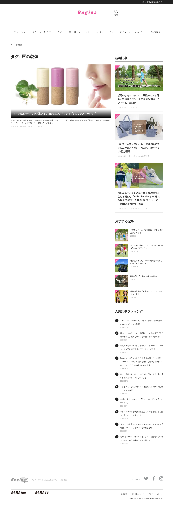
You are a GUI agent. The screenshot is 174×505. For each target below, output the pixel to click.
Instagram (161, 478)
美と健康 (72, 33)
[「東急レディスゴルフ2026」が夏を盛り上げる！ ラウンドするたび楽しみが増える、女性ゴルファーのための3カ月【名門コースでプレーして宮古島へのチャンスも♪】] (121, 235)
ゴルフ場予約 (155, 33)
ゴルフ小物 (144, 156)
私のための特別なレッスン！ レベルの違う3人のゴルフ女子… (146, 246)
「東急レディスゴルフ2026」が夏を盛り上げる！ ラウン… (146, 231)
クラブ (34, 33)
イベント (100, 33)
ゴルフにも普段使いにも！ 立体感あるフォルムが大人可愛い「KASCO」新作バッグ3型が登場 (139, 148)
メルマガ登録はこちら (153, 2)
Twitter (146, 478)
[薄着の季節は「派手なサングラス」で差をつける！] (121, 296)
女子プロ (47, 33)
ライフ (60, 33)
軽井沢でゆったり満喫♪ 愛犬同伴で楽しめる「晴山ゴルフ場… (146, 262)
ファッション (20, 33)
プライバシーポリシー (155, 494)
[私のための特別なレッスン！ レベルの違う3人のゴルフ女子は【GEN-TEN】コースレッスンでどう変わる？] (121, 250)
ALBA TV (123, 33)
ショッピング (138, 33)
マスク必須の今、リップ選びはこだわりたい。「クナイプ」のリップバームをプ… (55, 113)
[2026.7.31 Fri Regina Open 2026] (121, 281)
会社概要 (124, 494)
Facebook (154, 478)
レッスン (86, 33)
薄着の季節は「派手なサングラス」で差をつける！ (146, 292)
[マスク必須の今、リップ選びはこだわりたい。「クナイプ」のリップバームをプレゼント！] (61, 91)
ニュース (144, 208)
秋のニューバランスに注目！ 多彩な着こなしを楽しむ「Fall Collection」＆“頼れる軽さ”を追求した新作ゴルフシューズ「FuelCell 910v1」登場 (139, 198)
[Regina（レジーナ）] (87, 12)
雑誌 (111, 33)
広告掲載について (137, 494)
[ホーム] (11, 45)
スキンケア (31, 126)
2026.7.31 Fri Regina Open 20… (143, 276)
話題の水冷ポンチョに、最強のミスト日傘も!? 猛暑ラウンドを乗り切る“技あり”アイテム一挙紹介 (138, 99)
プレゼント (40, 126)
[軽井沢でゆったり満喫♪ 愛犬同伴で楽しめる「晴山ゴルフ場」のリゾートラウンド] (121, 265)
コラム (137, 107)
